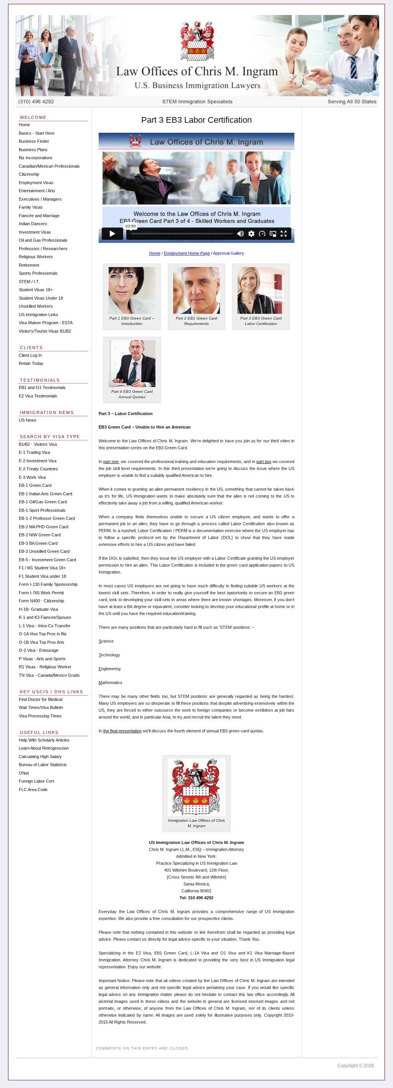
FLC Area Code (33, 789)
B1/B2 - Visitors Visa (38, 444)
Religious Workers (36, 256)
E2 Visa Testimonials (38, 396)
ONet (24, 773)
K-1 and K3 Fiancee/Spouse (45, 617)
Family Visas (31, 207)
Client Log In (30, 355)
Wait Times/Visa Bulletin (41, 707)
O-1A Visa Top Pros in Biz (43, 633)
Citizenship (29, 174)
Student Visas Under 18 (41, 298)
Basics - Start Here (36, 133)
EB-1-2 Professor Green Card (47, 518)
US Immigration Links (38, 314)
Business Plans (33, 149)
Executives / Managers (40, 199)
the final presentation (122, 731)
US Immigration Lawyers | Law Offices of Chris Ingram (197, 60)
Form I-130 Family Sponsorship (48, 584)
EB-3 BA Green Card (38, 543)
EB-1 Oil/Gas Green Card (43, 501)
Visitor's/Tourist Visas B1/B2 (45, 331)
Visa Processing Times (40, 716)
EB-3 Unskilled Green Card (44, 551)
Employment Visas (36, 182)
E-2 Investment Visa (37, 460)
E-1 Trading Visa (34, 452)
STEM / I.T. (29, 281)
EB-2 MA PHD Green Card (43, 526)
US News (27, 420)
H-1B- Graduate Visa (38, 609)
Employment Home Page (187, 253)
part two (263, 461)
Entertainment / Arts (37, 190)
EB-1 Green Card (35, 485)
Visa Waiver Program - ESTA (46, 322)
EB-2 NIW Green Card (40, 534)
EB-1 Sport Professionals (42, 510)
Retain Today (31, 363)
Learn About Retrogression (44, 748)
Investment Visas (35, 232)
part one (111, 461)
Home (154, 253)
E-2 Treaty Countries (38, 469)
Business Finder (34, 141)
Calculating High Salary (40, 756)
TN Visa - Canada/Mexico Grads (49, 675)
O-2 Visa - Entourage (38, 650)
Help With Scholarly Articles (44, 740)
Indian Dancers (33, 223)
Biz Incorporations (36, 157)
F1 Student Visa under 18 (42, 576)
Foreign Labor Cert (36, 781)
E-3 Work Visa (32, 477)
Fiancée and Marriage (39, 215)
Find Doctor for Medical (40, 699)
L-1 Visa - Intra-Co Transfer (45, 625)
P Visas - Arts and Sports (42, 658)
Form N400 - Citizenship (41, 600)
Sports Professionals (38, 273)
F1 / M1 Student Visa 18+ (42, 567)
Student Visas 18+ (36, 289)
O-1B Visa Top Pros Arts (41, 642)
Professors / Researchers (43, 248)
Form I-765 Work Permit (41, 592)
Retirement (29, 265)
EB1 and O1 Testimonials (42, 387)
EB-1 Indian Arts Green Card (45, 493)
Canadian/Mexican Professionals (49, 166)
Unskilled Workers (36, 306)
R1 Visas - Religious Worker (45, 666)
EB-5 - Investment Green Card (47, 559)
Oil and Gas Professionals (43, 240)
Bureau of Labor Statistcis (43, 764)
